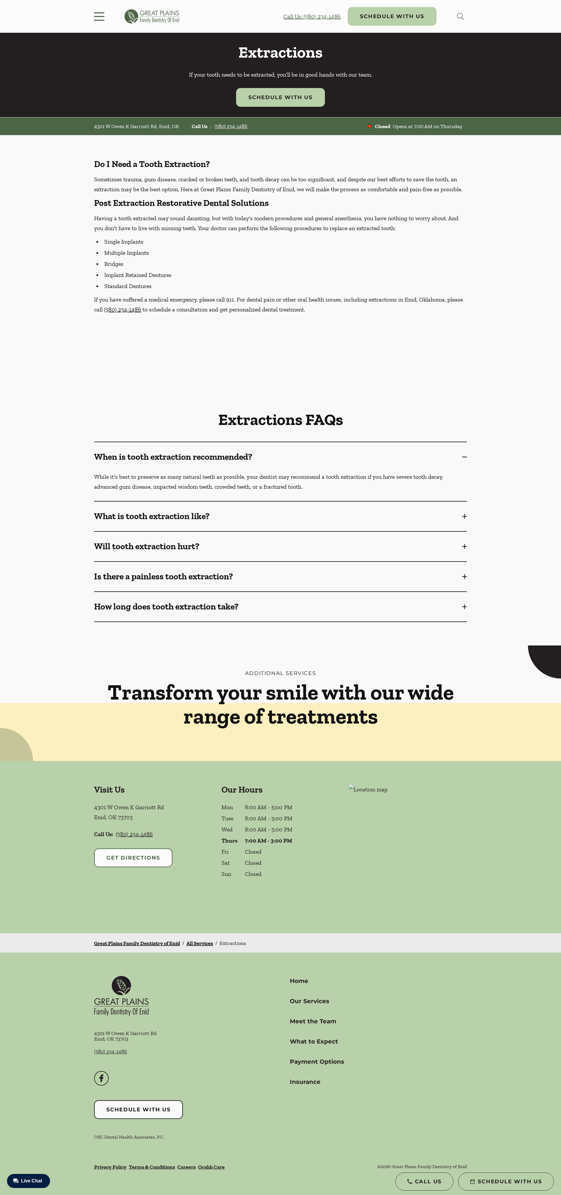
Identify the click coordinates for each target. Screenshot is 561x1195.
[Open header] (100, 16)
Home (299, 980)
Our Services (309, 1001)
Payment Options (317, 1061)
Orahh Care (211, 1167)
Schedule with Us (392, 16)
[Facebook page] (101, 1078)
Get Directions (133, 858)
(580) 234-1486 (230, 126)
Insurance (305, 1081)
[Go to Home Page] (151, 16)
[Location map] (408, 847)
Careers (186, 1167)
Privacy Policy (110, 1167)
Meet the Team (313, 1021)
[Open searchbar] (460, 16)
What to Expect (314, 1041)
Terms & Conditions (152, 1167)
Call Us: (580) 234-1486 (312, 16)
